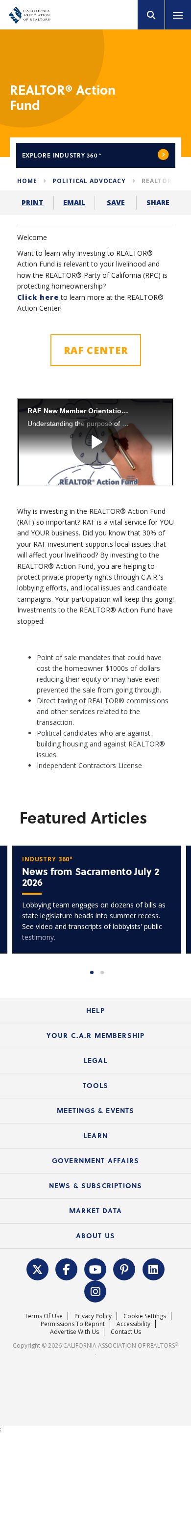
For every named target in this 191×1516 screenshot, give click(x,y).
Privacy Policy (93, 1316)
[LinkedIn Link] (153, 1269)
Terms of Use (43, 1316)
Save (116, 202)
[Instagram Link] (95, 1291)
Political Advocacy (88, 181)
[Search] (151, 14)
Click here (38, 297)
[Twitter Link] (37, 1269)
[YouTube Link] (95, 1269)
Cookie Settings (144, 1316)
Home (27, 181)
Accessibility (133, 1324)
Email (74, 202)
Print (33, 202)
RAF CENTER (96, 350)
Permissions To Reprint (73, 1324)
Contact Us (126, 1332)
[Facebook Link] (66, 1269)
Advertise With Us (74, 1332)
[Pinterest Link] (124, 1269)
